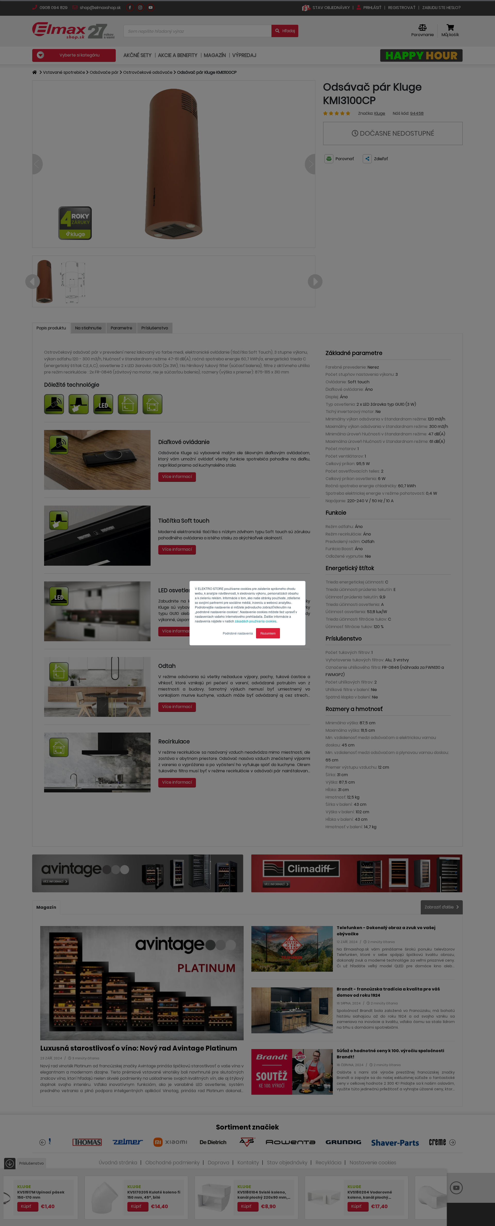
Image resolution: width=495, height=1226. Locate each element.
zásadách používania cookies (255, 621)
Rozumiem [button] (268, 633)
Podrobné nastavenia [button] (238, 633)
